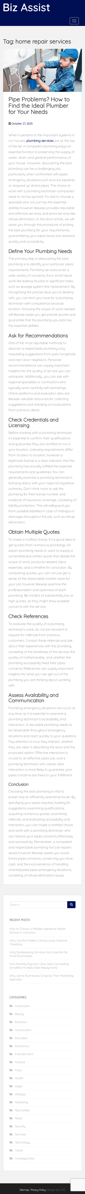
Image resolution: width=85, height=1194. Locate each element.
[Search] (71, 904)
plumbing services (39, 140)
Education (21, 1038)
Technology (22, 1142)
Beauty (19, 1014)
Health (19, 1078)
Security (20, 1126)
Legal (18, 1086)
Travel (19, 1150)
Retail (18, 1118)
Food (18, 1070)
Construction (23, 1030)
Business (21, 1022)
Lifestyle (20, 1094)
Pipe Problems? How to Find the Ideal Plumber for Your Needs (39, 105)
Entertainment (24, 1054)
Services (20, 1134)
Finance (20, 1062)
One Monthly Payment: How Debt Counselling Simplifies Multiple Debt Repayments (39, 965)
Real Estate (22, 1110)
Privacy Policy (38, 1189)
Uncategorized (24, 1158)
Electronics (22, 1046)
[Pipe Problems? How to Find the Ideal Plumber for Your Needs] (42, 70)
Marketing (21, 1102)
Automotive (22, 1006)
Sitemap (24, 1189)
